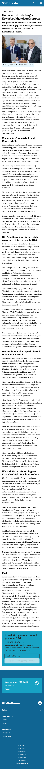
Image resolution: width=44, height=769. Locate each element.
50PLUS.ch (22, 745)
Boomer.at (22, 751)
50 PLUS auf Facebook (11, 703)
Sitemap (5, 723)
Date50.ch (22, 754)
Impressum (6, 733)
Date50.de (22, 757)
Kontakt (7, 689)
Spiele (4, 710)
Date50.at (22, 760)
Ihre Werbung (9, 685)
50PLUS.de (22, 748)
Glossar (4, 719)
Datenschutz (6, 736)
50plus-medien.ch (22, 764)
